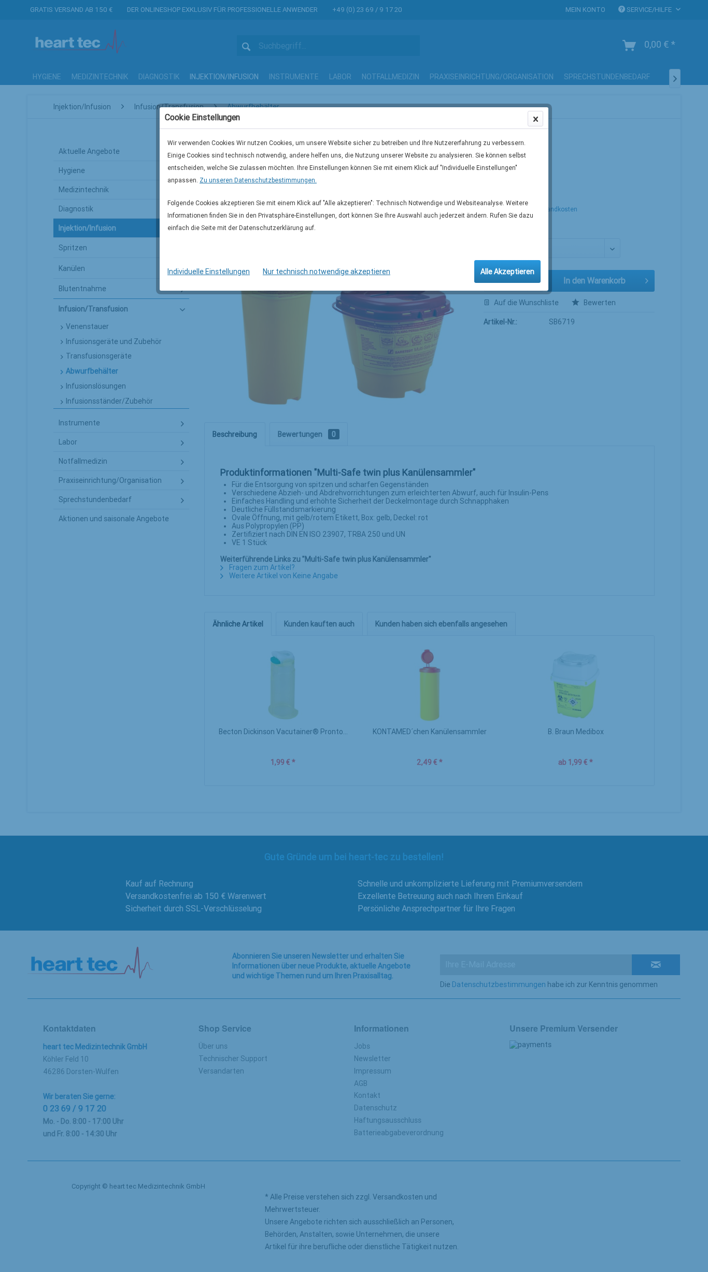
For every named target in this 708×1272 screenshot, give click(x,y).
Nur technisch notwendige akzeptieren (326, 271)
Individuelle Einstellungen (208, 271)
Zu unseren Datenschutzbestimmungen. (258, 180)
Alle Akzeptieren (507, 271)
